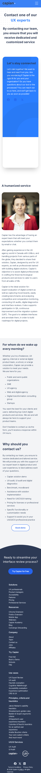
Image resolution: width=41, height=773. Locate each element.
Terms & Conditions (14, 767)
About (11, 637)
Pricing (11, 600)
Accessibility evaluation (18, 688)
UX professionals (15, 589)
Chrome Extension (16, 612)
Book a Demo (14, 659)
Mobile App (13, 617)
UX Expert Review (16, 677)
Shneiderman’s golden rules (20, 711)
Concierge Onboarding (18, 628)
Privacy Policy (28, 767)
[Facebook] (16, 763)
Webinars (12, 620)
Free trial (12, 657)
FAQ (10, 665)
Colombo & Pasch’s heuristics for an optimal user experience (20, 727)
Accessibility (14, 595)
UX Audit (12, 747)
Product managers (16, 592)
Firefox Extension (16, 614)
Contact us (13, 642)
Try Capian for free (20, 571)
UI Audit (12, 749)
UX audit (12, 680)
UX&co (21, 769)
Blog (10, 625)
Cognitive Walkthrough (18, 685)
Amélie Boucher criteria (18, 732)
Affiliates (12, 647)
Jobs (11, 645)
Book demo (20, 528)
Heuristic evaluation (16, 683)
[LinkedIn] (25, 763)
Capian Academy (15, 622)
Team (11, 640)
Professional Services (17, 603)
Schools (12, 662)
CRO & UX (13, 693)
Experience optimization (18, 691)
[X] (21, 763)
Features (12, 597)
